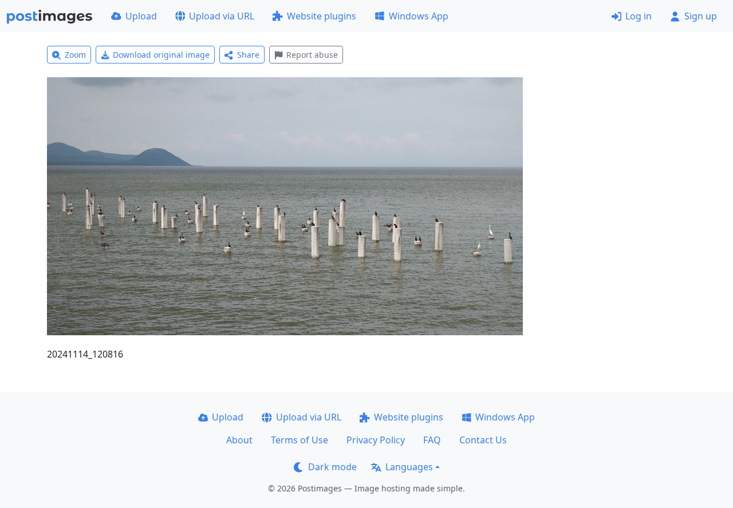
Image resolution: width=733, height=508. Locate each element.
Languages (409, 467)
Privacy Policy (375, 440)
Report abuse (312, 54)
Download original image (161, 54)
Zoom (75, 54)
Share (248, 54)
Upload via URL (221, 16)
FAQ (432, 440)
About (239, 440)
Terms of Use (299, 440)
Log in (638, 16)
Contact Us (483, 440)
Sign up (700, 16)
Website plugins (321, 16)
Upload (141, 16)
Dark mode (332, 467)
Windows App (418, 16)
